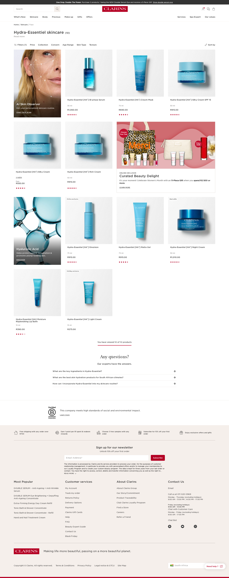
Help (67, 517)
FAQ (67, 522)
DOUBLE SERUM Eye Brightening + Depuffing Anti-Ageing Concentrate (36, 497)
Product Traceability (126, 498)
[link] (166, 157)
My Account (71, 488)
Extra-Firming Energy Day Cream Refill (33, 503)
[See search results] (57, 9)
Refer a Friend (124, 517)
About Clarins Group (127, 488)
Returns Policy (72, 498)
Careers (120, 512)
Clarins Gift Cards (73, 512)
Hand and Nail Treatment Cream (29, 518)
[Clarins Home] (115, 9)
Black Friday (71, 536)
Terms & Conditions (65, 566)
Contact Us (70, 531)
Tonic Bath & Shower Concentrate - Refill (33, 513)
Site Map (122, 566)
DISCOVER (20, 260)
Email (170, 488)
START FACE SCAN (23, 112)
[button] (19, 36)
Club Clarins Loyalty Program (131, 503)
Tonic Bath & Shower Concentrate (30, 508)
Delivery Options (73, 503)
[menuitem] (203, 9)
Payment (69, 507)
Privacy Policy (84, 566)
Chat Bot (172, 520)
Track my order (72, 493)
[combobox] (191, 565)
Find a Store (123, 507)
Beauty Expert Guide (75, 527)
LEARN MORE (124, 187)
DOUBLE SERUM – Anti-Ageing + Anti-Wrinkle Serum (36, 489)
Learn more (65, 415)
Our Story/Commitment (128, 493)
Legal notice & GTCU (104, 566)
